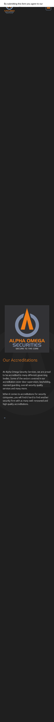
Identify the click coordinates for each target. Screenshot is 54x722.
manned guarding (11, 385)
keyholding (44, 382)
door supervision (30, 382)
